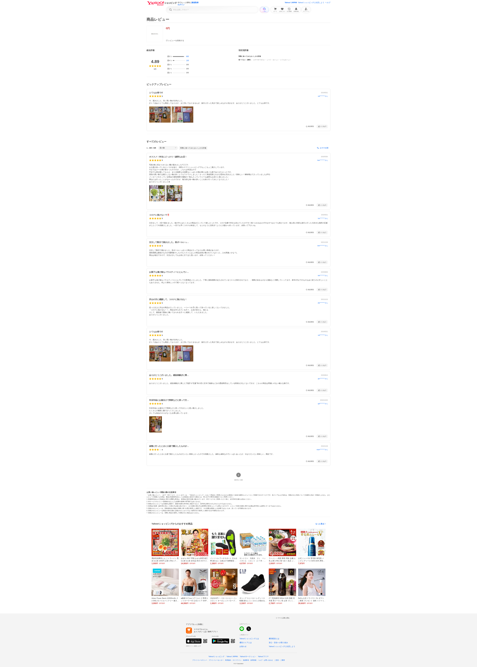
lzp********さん (323, 218)
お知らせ (242, 646)
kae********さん (322, 160)
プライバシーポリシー (199, 660)
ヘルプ (327, 2)
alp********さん (323, 303)
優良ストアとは (245, 643)
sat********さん (323, 96)
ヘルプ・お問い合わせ (265, 660)
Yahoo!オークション (248, 656)
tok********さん (323, 275)
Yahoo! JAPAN (291, 2)
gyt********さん (323, 403)
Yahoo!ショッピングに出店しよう (311, 2)
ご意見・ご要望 (279, 660)
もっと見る (319, 524)
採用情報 (253, 660)
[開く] (160, 114)
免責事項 (246, 660)
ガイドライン (237, 660)
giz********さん (323, 379)
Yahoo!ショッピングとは (249, 639)
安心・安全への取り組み (278, 643)
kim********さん (323, 246)
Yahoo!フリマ (263, 656)
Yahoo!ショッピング (216, 656)
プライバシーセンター (216, 660)
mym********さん (322, 449)
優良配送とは (274, 639)
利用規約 (228, 660)
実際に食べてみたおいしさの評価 (193, 148)
